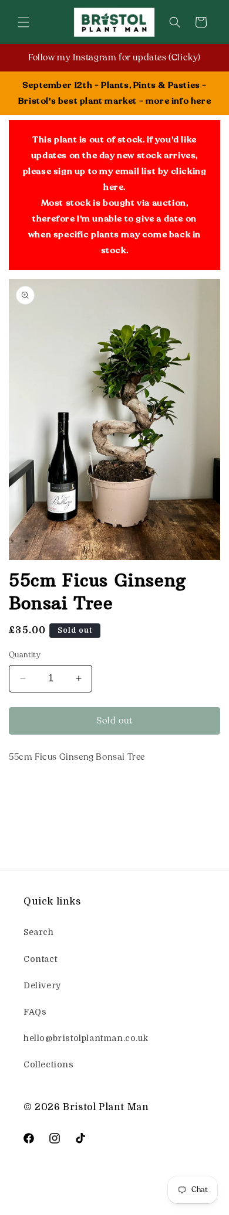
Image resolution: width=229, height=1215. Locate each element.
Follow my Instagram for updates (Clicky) (114, 57)
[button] (23, 22)
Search (38, 932)
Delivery (42, 985)
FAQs (34, 1011)
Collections (48, 1064)
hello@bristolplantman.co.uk (85, 1038)
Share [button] (33, 792)
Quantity (25, 655)
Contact (40, 959)
